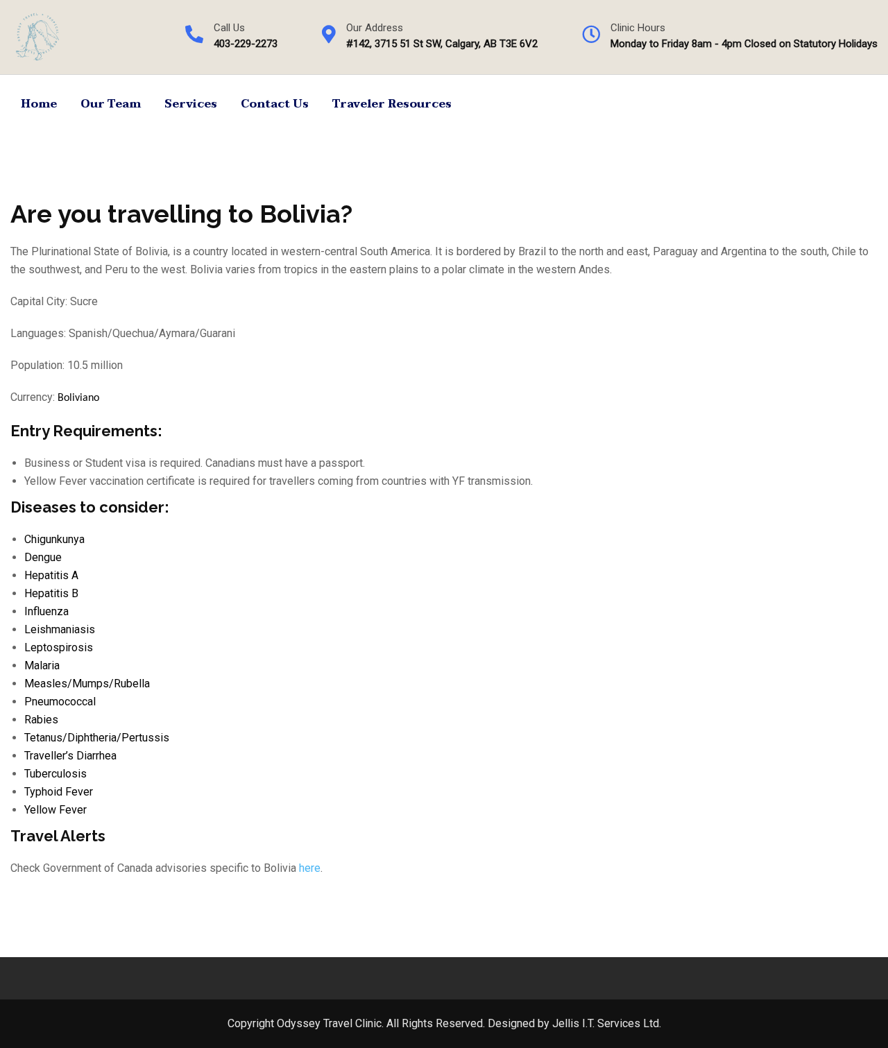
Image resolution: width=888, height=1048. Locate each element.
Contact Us (275, 104)
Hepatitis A (51, 575)
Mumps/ (93, 683)
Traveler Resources (392, 104)
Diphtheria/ (94, 737)
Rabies (41, 719)
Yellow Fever (55, 809)
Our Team (110, 104)
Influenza (46, 611)
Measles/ (48, 683)
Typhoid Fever (58, 791)
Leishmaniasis (59, 629)
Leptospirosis (58, 647)
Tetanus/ (45, 737)
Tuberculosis (55, 773)
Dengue (43, 557)
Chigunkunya (54, 539)
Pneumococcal (60, 701)
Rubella (132, 683)
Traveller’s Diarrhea (70, 755)
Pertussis (145, 737)
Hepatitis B (51, 593)
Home (39, 104)
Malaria (42, 665)
